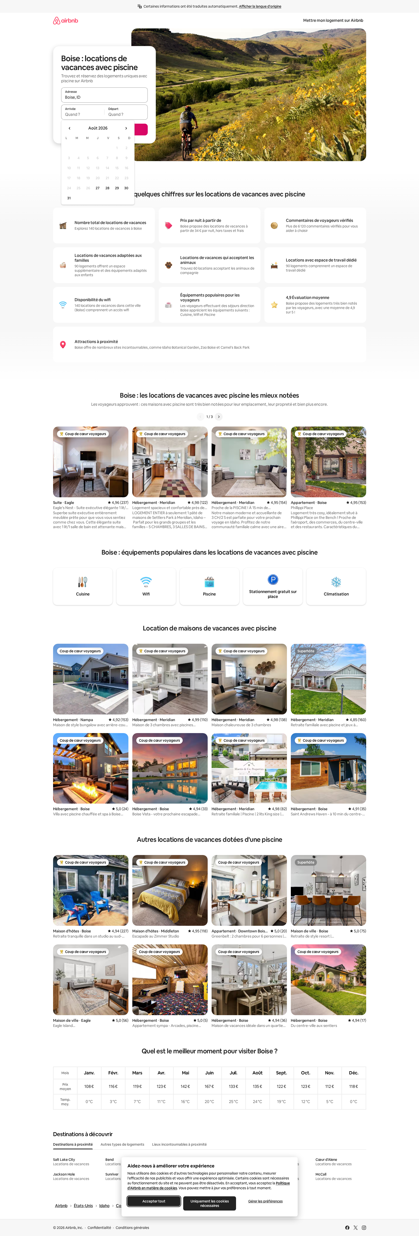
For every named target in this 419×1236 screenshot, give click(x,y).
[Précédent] (200, 417)
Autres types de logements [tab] (122, 1144)
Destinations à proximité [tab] (73, 1144)
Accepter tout (153, 1201)
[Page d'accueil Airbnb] (65, 20)
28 (107, 188)
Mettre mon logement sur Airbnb (333, 20)
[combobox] (104, 97)
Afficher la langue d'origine (260, 6)
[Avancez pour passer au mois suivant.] (126, 128)
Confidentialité (99, 1227)
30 (126, 188)
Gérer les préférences (265, 1201)
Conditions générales (132, 1227)
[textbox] (83, 114)
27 (98, 188)
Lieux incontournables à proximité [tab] (179, 1144)
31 (69, 198)
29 (117, 188)
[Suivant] (219, 417)
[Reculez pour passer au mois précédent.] (69, 128)
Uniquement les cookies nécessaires (209, 1203)
